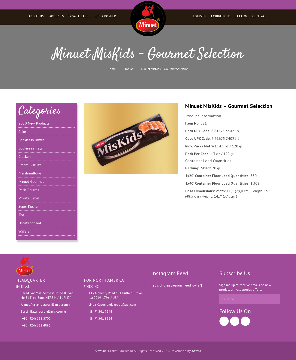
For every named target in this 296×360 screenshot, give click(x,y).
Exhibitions (221, 16)
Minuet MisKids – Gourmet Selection (164, 69)
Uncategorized (29, 223)
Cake (22, 131)
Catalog (241, 16)
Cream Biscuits (29, 164)
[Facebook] (224, 321)
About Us (36, 16)
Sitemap (100, 351)
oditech (196, 351)
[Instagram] (234, 321)
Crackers (24, 156)
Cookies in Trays (30, 148)
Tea (21, 214)
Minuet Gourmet (31, 181)
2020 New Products (34, 123)
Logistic (200, 16)
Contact (260, 16)
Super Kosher (105, 16)
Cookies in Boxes (31, 139)
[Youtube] (245, 321)
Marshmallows (30, 173)
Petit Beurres (28, 189)
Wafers (23, 231)
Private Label (79, 16)
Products (56, 16)
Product (128, 69)
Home (112, 69)
